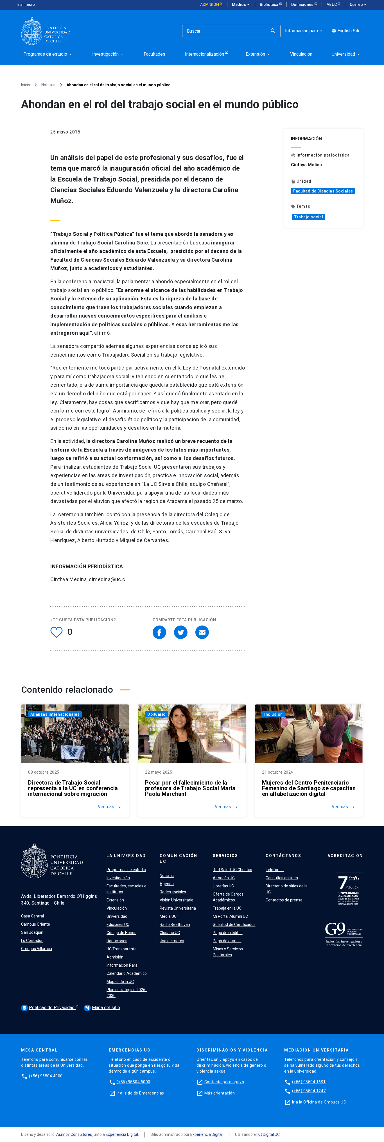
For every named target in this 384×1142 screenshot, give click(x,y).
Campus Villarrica (36, 948)
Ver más (110, 807)
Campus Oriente (35, 924)
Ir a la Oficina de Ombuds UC (319, 1102)
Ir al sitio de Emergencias (140, 1093)
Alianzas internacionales (55, 714)
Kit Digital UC (268, 1134)
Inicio (25, 85)
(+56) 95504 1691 (309, 1082)
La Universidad (126, 855)
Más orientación (219, 1093)
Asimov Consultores (74, 1134)
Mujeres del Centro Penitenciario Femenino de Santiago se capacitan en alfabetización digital (309, 788)
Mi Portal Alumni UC (230, 916)
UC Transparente (122, 949)
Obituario (156, 714)
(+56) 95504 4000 (46, 1076)
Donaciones (302, 4)
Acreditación (345, 855)
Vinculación (117, 908)
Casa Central (32, 916)
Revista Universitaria (178, 908)
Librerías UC (223, 886)
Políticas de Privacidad (49, 1007)
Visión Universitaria (176, 900)
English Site (346, 30)
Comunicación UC (178, 858)
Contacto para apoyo (224, 1082)
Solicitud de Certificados (234, 924)
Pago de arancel (227, 941)
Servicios (225, 855)
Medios (241, 4)
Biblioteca (269, 4)
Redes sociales (173, 892)
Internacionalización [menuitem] (204, 54)
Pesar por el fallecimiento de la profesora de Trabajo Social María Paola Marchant (190, 788)
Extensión (115, 900)
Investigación (118, 878)
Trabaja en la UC (227, 908)
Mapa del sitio (102, 1007)
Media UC (168, 916)
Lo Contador (32, 940)
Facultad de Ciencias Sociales (323, 191)
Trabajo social (308, 217)
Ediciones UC (118, 924)
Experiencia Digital (122, 1134)
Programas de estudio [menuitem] (48, 54)
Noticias (48, 85)
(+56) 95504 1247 (309, 1091)
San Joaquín (32, 932)
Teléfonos (275, 869)
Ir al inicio (26, 4)
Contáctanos (283, 855)
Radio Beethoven (175, 924)
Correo (358, 4)
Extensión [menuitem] (258, 54)
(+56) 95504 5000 (133, 1082)
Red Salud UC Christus (232, 869)
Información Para (122, 965)
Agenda (167, 884)
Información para (304, 31)
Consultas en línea (282, 878)
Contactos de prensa (284, 900)
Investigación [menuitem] (108, 54)
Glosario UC (170, 932)
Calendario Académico (127, 973)
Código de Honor (121, 932)
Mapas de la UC (120, 981)
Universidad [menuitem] (346, 54)
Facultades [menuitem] (154, 54)
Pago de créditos (228, 932)
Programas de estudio (126, 869)
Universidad (117, 916)
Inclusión (273, 714)
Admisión (210, 4)
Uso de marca (172, 941)
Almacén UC (224, 878)
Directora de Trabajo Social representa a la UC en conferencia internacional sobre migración (73, 788)
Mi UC (332, 4)
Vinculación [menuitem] (301, 54)
